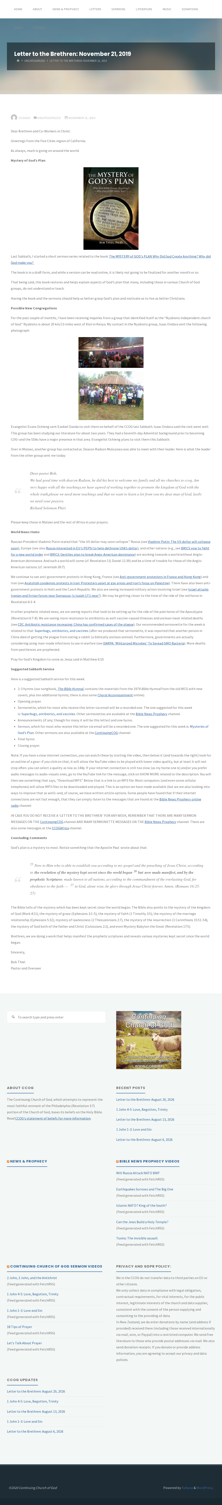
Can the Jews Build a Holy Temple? (142, 1222)
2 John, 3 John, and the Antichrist (32, 1278)
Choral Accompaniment (115, 695)
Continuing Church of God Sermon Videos (56, 1266)
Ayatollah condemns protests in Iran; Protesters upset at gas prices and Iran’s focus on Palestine (96, 583)
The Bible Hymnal (70, 689)
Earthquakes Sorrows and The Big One (144, 1189)
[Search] (13, 1017)
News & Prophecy (28, 1161)
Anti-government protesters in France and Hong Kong (160, 577)
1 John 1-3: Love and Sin (134, 1129)
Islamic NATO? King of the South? (141, 1205)
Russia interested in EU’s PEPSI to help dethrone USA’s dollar (91, 548)
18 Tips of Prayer (19, 1327)
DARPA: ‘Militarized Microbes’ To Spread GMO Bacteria (143, 643)
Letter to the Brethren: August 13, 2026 (145, 1119)
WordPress (204, 1488)
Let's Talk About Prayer (24, 1343)
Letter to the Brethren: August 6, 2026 (144, 1139)
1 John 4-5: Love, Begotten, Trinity (142, 1109)
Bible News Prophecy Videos (149, 1161)
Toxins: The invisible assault (137, 1238)
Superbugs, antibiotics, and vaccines (61, 630)
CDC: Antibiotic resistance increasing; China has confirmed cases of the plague (76, 624)
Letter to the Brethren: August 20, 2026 (145, 1099)
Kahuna (187, 1488)
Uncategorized (34, 61)
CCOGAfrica (60, 828)
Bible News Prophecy (151, 714)
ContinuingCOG (106, 733)
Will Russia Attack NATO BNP (138, 1173)
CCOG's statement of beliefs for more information (53, 1118)
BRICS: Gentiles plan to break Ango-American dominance (92, 554)
